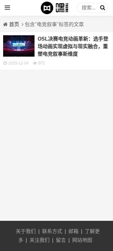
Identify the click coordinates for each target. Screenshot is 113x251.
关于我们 (26, 231)
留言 (61, 240)
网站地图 (82, 240)
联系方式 (52, 231)
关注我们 (40, 240)
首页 (14, 24)
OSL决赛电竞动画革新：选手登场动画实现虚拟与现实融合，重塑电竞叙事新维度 (73, 46)
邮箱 (73, 231)
